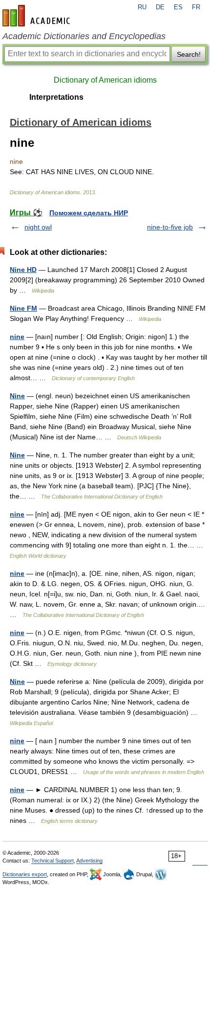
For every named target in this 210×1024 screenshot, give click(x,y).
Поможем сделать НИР (88, 213)
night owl (38, 227)
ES (178, 7)
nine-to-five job (170, 227)
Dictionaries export (24, 874)
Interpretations (56, 97)
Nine (17, 396)
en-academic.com (37, 15)
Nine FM (23, 308)
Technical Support (52, 861)
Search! (189, 54)
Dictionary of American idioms (105, 80)
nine (17, 337)
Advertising (89, 861)
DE (160, 7)
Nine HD (23, 269)
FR (196, 7)
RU (142, 7)
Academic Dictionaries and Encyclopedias (84, 36)
